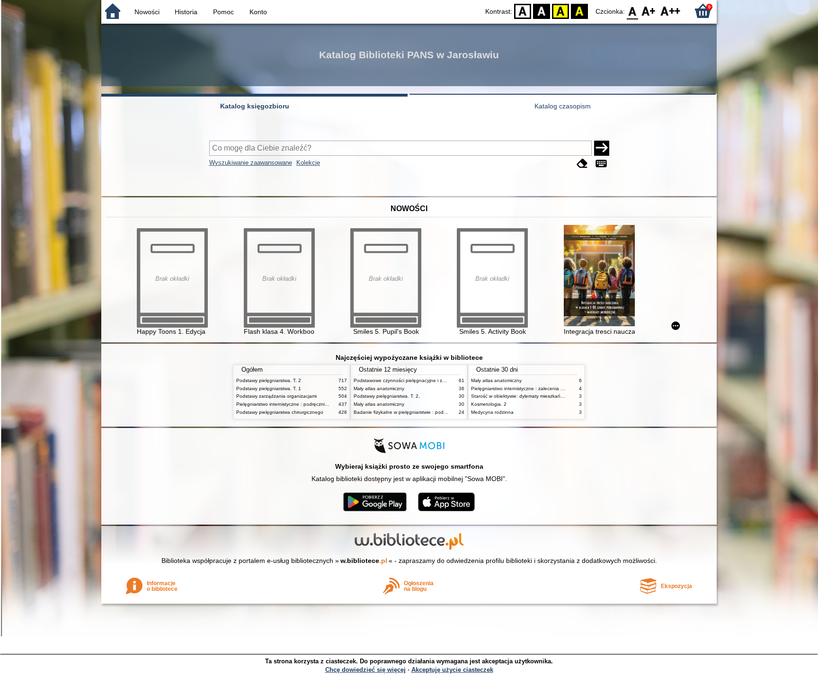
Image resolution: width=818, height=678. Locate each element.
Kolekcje (308, 162)
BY (579, 11)
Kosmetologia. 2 (489, 404)
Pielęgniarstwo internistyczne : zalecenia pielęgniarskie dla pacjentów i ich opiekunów (564, 388)
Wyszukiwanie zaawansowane (250, 162)
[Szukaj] (601, 148)
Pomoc (223, 12)
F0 (632, 11)
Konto (258, 12)
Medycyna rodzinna (492, 412)
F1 (648, 11)
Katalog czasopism (562, 106)
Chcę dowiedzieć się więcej (365, 669)
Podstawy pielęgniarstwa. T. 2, (387, 396)
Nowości (147, 12)
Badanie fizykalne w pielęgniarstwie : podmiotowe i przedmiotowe (425, 412)
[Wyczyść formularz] (582, 164)
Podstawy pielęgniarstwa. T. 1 (268, 388)
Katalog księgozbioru (254, 106)
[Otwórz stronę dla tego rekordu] (602, 276)
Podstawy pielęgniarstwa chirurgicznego (279, 412)
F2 (670, 11)
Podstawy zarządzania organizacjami (276, 396)
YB (560, 11)
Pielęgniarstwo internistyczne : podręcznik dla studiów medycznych (309, 404)
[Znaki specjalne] (601, 164)
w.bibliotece (363, 560)
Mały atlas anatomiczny (379, 388)
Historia (186, 12)
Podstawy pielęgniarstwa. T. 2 (268, 380)
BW (541, 11)
